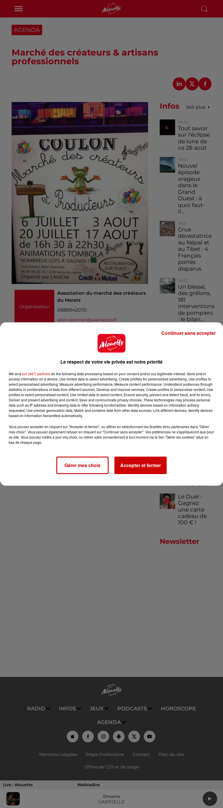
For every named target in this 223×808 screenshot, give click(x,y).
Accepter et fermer (140, 465)
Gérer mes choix (82, 465)
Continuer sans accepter (188, 333)
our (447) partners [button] (36, 373)
